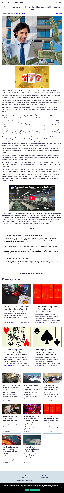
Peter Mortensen (21, 13)
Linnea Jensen (8, 323)
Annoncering (44, 477)
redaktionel (58, 13)
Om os (44, 480)
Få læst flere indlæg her (32, 273)
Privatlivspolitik (35, 490)
